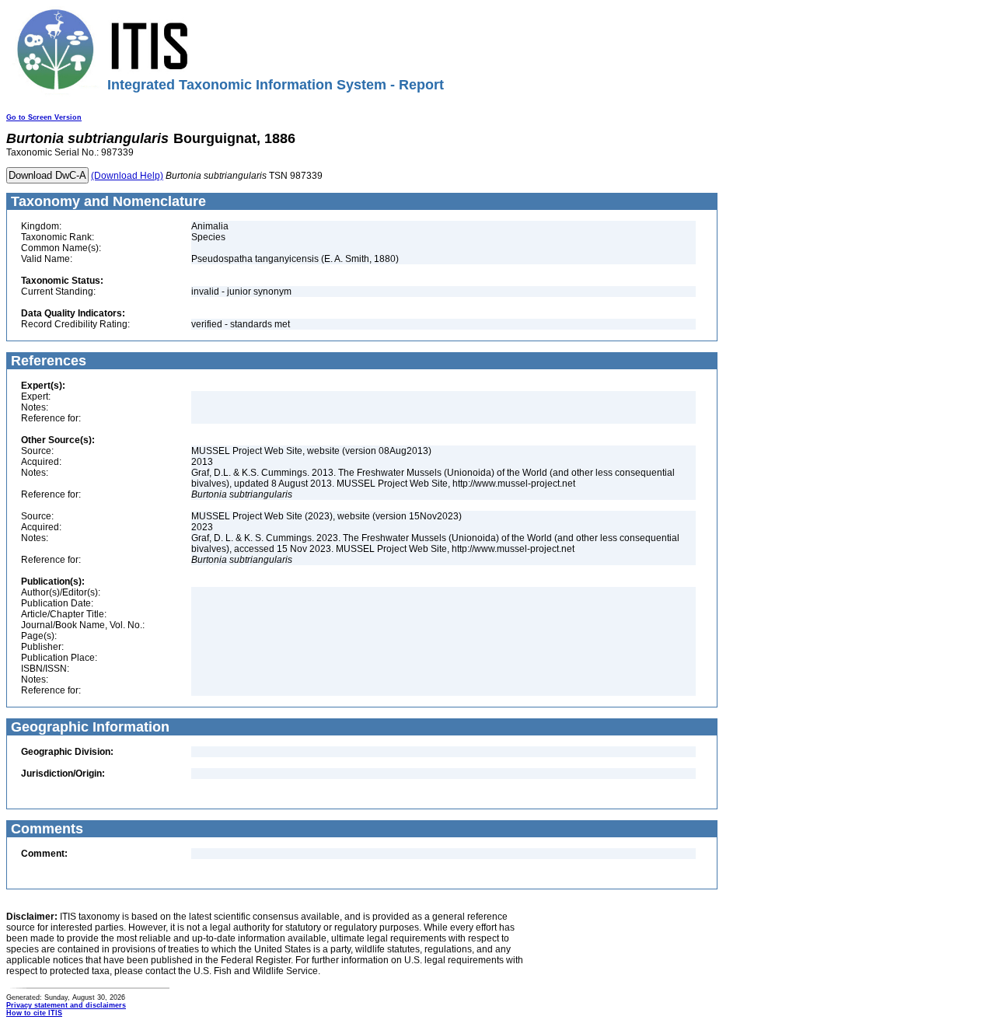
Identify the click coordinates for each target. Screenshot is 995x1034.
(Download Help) (127, 175)
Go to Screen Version (44, 117)
